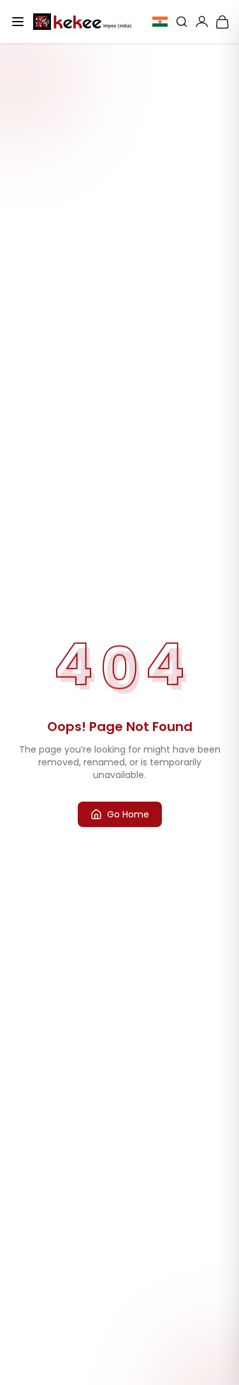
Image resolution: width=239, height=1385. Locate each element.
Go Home (128, 814)
